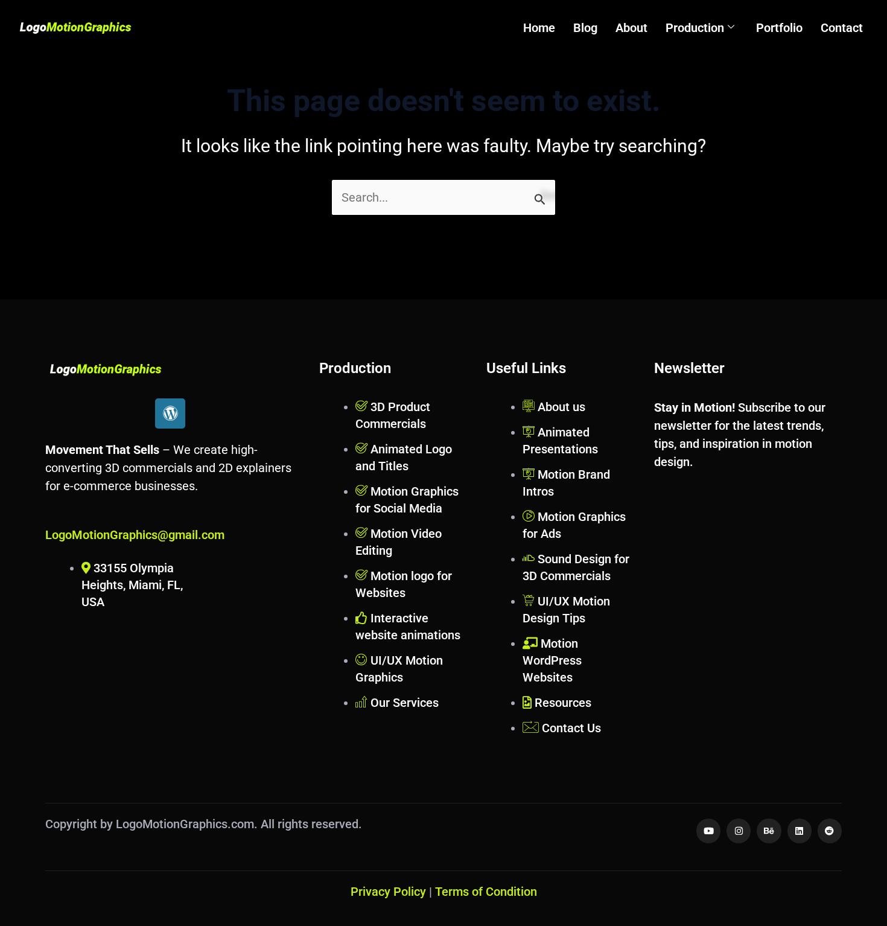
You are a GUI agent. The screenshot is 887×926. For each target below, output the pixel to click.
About (631, 28)
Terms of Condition (486, 891)
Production (695, 28)
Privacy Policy (388, 891)
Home (539, 28)
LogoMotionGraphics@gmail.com (134, 535)
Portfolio (779, 28)
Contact (842, 28)
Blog (585, 28)
